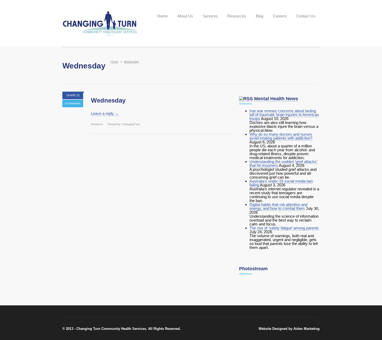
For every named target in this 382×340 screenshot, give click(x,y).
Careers (280, 16)
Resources (236, 16)
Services (210, 16)
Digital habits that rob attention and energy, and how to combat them (278, 206)
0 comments (73, 103)
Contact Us (305, 16)
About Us (185, 16)
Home (162, 16)
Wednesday (108, 100)
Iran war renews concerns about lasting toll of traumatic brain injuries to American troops (284, 115)
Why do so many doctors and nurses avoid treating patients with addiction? (280, 136)
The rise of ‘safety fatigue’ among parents (284, 228)
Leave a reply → (105, 113)
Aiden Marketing (306, 329)
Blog (259, 16)
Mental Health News (276, 98)
